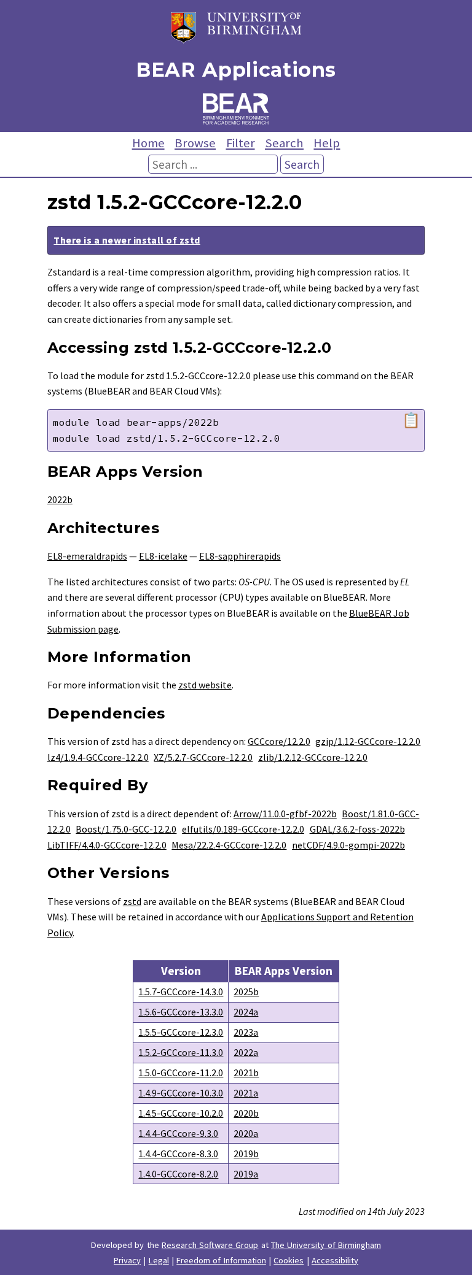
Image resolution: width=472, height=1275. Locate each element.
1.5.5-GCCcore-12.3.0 (180, 1032)
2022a (246, 1052)
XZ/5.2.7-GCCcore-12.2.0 (203, 757)
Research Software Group (210, 1244)
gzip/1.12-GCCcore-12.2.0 (367, 741)
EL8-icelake (163, 556)
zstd (132, 901)
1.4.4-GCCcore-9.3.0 (178, 1133)
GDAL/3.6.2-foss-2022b (357, 829)
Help (326, 143)
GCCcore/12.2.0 (279, 741)
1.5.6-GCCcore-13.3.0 (180, 1012)
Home (148, 143)
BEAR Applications (236, 69)
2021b (246, 1072)
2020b (246, 1113)
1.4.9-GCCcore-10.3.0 (180, 1093)
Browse (195, 143)
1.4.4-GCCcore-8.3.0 (178, 1153)
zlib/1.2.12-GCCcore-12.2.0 (313, 757)
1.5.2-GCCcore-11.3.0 (180, 1052)
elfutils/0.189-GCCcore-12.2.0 (243, 829)
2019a (246, 1174)
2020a (246, 1133)
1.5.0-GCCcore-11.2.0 (180, 1072)
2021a (246, 1093)
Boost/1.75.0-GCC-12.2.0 (126, 829)
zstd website (205, 685)
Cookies (288, 1260)
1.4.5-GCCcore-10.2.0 (180, 1113)
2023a (246, 1032)
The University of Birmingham (326, 1244)
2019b (246, 1153)
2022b (60, 499)
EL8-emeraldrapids (87, 556)
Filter (240, 143)
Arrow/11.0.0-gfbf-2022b (285, 813)
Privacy (127, 1260)
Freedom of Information (221, 1260)
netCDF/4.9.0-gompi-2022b (348, 845)
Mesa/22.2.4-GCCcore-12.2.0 (228, 845)
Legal (159, 1260)
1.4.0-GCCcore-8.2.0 (178, 1174)
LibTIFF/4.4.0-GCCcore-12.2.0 (107, 845)
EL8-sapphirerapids (240, 556)
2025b (246, 991)
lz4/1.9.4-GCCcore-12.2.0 (98, 757)
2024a (246, 1012)
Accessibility (335, 1260)
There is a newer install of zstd (126, 240)
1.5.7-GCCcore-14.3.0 (180, 991)
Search (284, 143)
